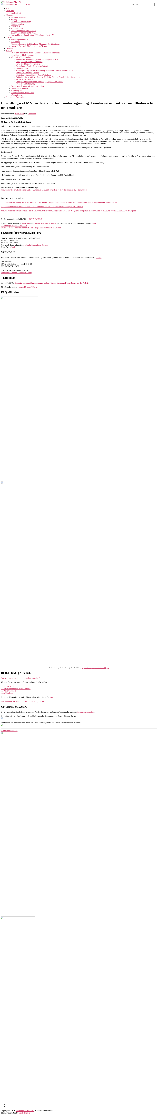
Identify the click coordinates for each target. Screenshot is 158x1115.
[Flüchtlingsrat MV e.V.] (11, 2)
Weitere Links (16, 95)
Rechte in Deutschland (24, 79)
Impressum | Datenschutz (15, 97)
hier (51, 697)
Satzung (14, 19)
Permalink (95, 223)
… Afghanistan (7, 693)
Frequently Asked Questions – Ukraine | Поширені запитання (35, 53)
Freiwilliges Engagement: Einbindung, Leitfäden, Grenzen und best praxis (45, 70)
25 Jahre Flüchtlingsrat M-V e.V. (23, 33)
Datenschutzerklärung (9, 731)
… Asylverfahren (7, 686)
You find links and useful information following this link (23, 701)
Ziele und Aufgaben (18, 17)
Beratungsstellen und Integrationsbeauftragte (28, 86)
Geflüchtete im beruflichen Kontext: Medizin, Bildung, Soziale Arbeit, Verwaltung (48, 77)
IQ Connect (15, 42)
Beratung (9, 48)
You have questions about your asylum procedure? (20, 678)
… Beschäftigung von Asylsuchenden (15, 689)
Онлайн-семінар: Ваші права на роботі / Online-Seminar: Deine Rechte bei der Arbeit (51, 283)
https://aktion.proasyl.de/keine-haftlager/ (95, 668)
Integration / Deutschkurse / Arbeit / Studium (33, 75)
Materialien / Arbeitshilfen (21, 57)
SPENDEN (15, 26)
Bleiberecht (45, 223)
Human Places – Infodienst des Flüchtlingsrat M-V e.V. (32, 35)
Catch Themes (24, 1113)
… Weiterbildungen (8, 691)
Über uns (9, 15)
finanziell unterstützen (85, 712)
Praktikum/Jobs (17, 28)
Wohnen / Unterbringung (25, 84)
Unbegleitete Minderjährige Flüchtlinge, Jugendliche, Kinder (39, 82)
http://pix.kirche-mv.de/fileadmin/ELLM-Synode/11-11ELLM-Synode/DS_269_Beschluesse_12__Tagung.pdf (44, 190)
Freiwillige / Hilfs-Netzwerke (22, 55)
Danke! (98, 258)
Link (13, 247)
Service (9, 51)
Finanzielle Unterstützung (21, 22)
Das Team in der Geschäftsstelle (23, 31)
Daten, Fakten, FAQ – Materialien (29, 62)
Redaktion (32, 114)
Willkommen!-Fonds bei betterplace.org (16, 273)
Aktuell (37, 223)
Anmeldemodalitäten (28, 287)
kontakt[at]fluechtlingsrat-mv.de (36, 245)
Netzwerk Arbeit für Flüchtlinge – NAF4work (29, 46)
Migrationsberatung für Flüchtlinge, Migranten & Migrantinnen (35, 44)
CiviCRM (10, 11)
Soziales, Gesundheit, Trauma (27, 73)
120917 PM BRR (35, 219)
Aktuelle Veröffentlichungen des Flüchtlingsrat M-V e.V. (38, 59)
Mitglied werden (17, 24)
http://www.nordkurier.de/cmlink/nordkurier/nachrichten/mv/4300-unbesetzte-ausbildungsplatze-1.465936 (42, 207)
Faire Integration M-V (19, 39)
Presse (53, 223)
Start (8, 8)
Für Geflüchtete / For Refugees (28, 64)
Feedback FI (16, 13)
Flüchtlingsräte (16, 90)
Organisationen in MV (19, 88)
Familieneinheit (22, 68)
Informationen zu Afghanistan (22, 93)
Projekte (9, 37)
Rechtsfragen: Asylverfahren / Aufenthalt (32, 66)
